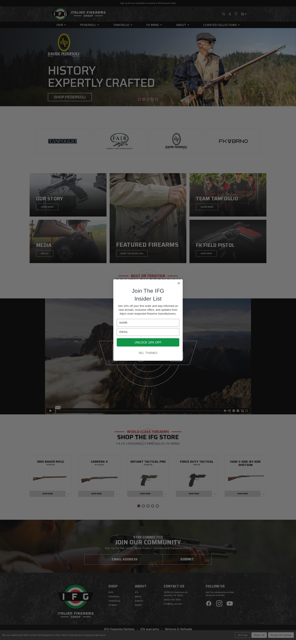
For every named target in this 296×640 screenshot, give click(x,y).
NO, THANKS (148, 353)
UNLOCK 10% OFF (148, 342)
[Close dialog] (178, 283)
